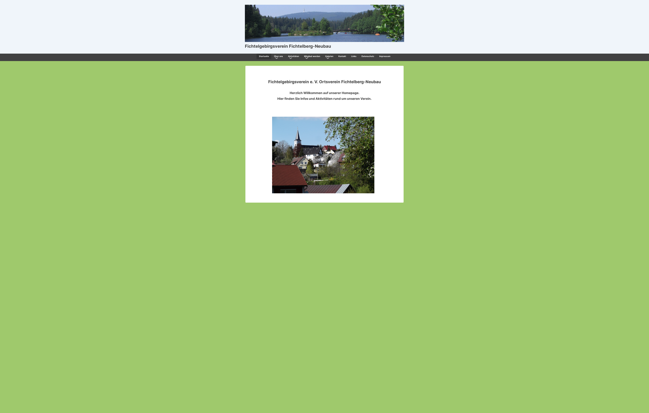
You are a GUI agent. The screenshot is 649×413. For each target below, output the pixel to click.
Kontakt (342, 56)
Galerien (329, 56)
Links (353, 56)
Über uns (278, 56)
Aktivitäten (293, 56)
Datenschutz (368, 56)
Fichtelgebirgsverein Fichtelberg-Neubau (288, 46)
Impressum (384, 56)
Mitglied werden (312, 56)
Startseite (264, 56)
